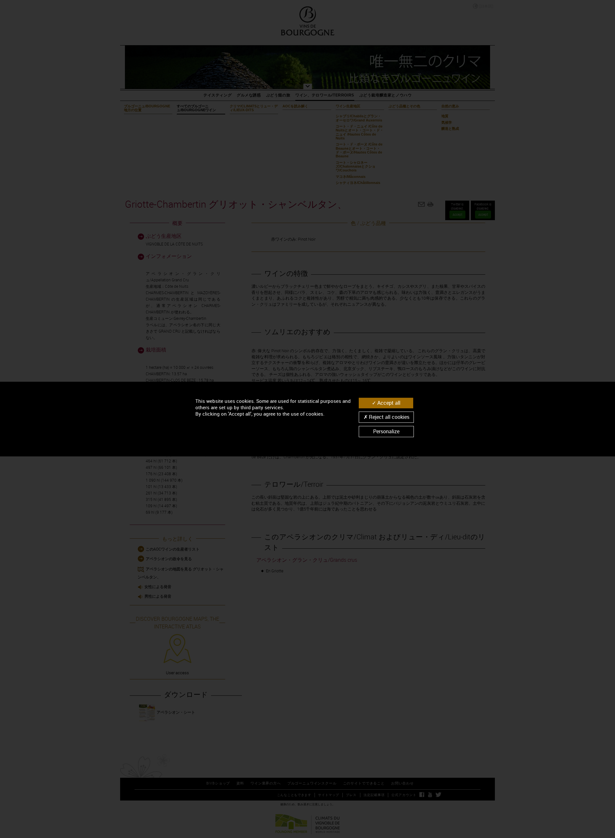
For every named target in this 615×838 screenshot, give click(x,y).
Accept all (388, 402)
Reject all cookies (388, 416)
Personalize (386, 431)
